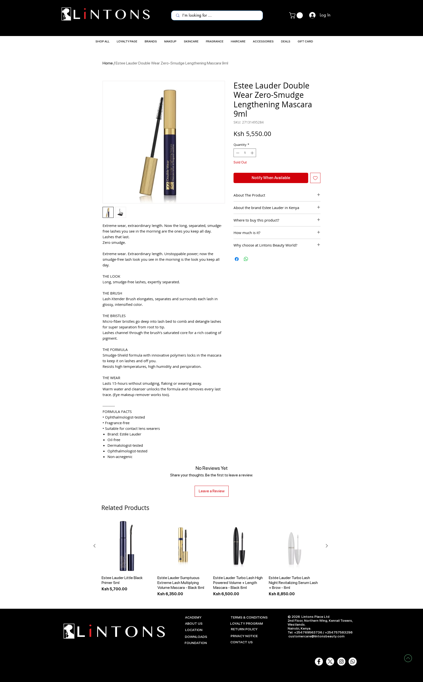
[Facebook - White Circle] (319, 661)
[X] (330, 661)
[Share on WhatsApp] (246, 259)
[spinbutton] (245, 153)
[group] (211, 558)
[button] (296, 15)
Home (108, 63)
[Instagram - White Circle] (341, 661)
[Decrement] (237, 153)
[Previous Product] (94, 546)
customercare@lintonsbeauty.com (316, 636)
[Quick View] (127, 546)
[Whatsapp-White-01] (353, 661)
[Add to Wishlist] (315, 178)
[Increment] (253, 153)
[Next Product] (327, 546)
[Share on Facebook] (237, 259)
